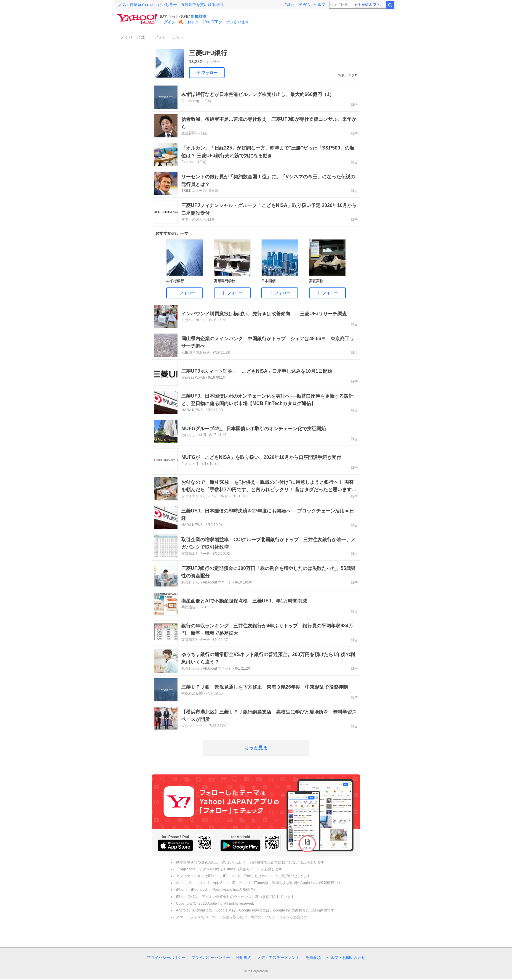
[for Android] (240, 845)
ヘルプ (319, 4)
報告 (354, 105)
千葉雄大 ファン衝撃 (371, 4)
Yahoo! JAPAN (297, 4)
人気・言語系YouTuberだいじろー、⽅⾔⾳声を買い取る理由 (170, 4)
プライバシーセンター (210, 957)
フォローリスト (168, 37)
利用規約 (243, 957)
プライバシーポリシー (166, 957)
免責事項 (313, 957)
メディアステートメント (278, 957)
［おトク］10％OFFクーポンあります (216, 22)
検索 (390, 5)
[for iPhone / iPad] (175, 845)
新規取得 (198, 16)
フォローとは (132, 37)
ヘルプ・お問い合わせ (346, 957)
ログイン (167, 22)
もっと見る (256, 747)
